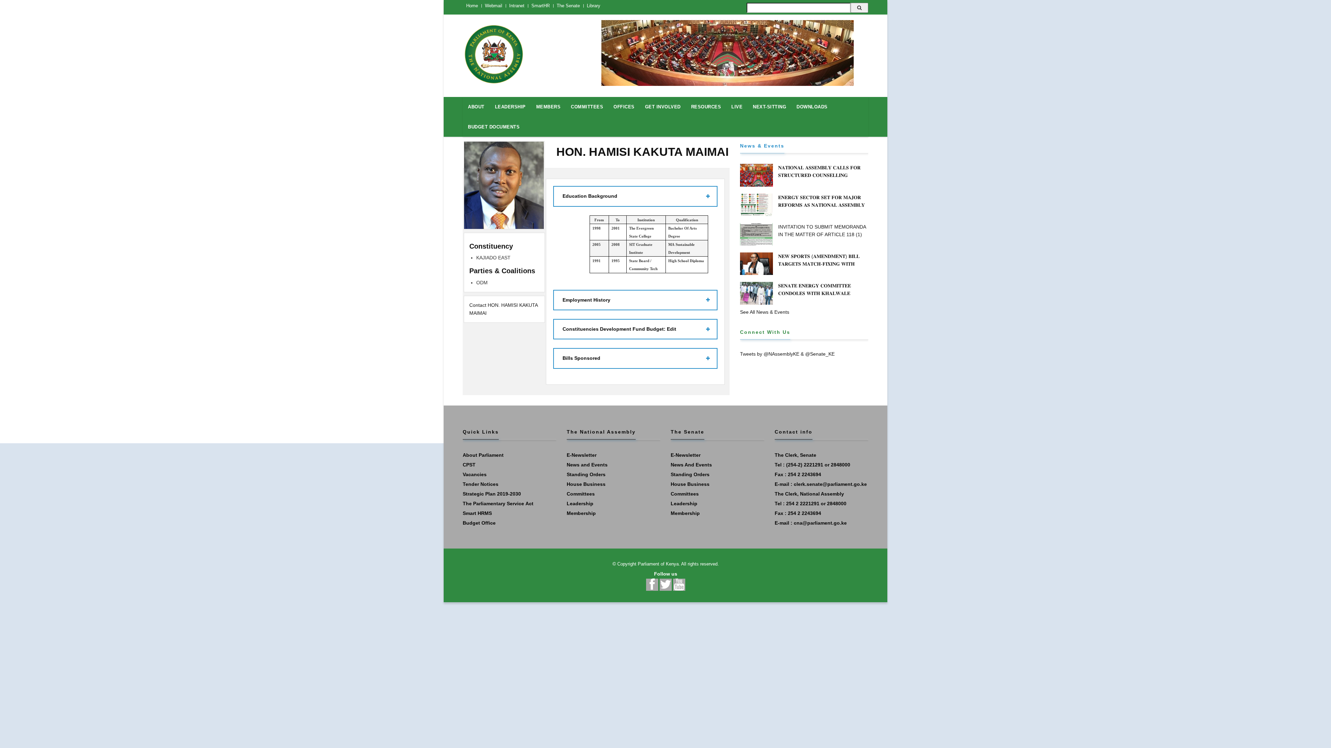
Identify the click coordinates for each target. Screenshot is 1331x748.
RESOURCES (706, 106)
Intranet (516, 5)
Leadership (580, 503)
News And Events (691, 464)
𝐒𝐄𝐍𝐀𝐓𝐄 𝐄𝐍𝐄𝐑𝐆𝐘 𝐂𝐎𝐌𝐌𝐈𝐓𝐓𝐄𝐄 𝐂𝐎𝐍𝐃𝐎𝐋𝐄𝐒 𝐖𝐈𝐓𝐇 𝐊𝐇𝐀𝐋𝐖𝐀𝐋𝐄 (814, 289)
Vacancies (475, 474)
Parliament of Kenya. (659, 564)
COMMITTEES (587, 106)
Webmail (493, 5)
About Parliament (483, 455)
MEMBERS (548, 106)
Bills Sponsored (581, 358)
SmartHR (540, 5)
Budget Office (479, 523)
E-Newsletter (582, 455)
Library (593, 5)
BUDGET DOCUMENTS (494, 127)
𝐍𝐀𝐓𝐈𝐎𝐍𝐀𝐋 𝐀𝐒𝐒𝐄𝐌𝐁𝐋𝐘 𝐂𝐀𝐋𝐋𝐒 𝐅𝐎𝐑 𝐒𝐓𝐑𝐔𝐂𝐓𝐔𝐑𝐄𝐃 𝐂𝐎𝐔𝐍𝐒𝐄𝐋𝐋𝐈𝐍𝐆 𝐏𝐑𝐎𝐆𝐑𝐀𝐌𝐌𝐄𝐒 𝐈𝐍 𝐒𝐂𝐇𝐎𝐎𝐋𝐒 (819, 175)
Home (472, 5)
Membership (581, 513)
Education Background (590, 196)
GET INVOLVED (663, 106)
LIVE (736, 106)
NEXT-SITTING (769, 106)
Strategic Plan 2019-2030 (492, 494)
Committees (581, 494)
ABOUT (476, 106)
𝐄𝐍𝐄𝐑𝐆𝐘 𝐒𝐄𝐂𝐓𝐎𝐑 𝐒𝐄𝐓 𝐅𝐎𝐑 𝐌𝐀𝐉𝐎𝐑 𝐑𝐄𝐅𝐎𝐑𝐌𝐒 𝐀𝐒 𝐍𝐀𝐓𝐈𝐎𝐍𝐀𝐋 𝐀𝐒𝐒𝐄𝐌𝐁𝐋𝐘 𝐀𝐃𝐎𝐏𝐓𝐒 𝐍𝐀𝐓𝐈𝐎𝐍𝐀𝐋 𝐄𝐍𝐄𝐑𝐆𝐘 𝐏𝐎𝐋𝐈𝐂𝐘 (822, 205)
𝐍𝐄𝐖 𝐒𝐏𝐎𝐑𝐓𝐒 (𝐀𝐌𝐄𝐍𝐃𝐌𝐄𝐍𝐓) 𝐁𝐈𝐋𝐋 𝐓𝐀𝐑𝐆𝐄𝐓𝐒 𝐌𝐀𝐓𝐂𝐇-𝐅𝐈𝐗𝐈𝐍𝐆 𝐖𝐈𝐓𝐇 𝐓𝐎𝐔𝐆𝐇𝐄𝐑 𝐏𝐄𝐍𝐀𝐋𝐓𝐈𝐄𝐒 (819, 263)
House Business (586, 484)
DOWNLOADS (812, 106)
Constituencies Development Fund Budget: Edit (619, 329)
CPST (469, 464)
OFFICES (624, 106)
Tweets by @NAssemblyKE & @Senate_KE (787, 354)
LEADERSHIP (510, 106)
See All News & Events (764, 312)
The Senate (568, 5)
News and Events (587, 464)
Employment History (586, 300)
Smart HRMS (477, 513)
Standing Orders (586, 474)
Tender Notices (480, 484)
